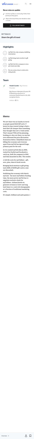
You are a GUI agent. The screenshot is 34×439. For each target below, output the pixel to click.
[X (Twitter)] (18, 100)
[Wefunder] (7, 3)
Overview (4, 436)
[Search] (26, 3)
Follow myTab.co (18, 25)
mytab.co (12, 100)
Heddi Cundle (14, 85)
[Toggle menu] (30, 3)
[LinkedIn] (16, 100)
